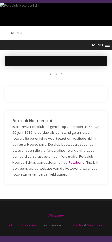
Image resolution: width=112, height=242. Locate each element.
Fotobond (77, 162)
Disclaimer (56, 215)
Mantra (78, 225)
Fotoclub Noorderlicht (24, 225)
